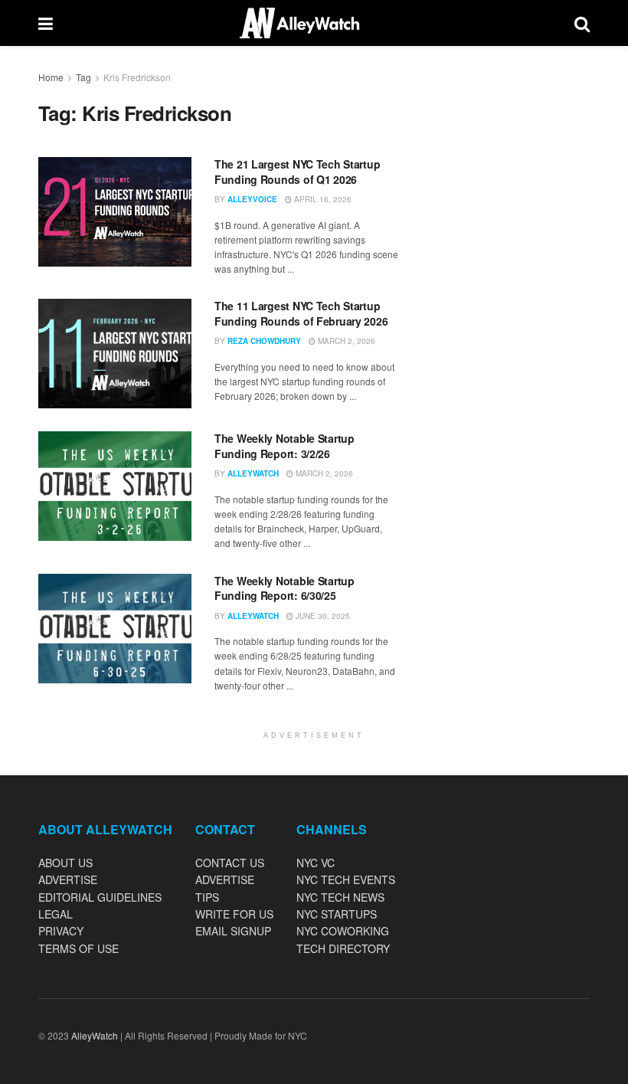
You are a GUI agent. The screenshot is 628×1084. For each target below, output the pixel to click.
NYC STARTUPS (336, 914)
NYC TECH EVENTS (345, 879)
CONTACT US (229, 862)
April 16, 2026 (322, 199)
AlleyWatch (253, 473)
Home (51, 77)
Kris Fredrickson (137, 77)
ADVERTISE (67, 879)
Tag (83, 77)
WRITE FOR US (234, 914)
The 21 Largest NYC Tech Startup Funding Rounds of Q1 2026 (297, 171)
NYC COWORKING (342, 930)
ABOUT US (65, 862)
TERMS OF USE (78, 948)
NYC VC (315, 862)
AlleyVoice (252, 199)
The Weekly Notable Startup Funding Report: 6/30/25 (284, 588)
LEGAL (55, 914)
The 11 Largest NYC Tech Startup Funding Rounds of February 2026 (301, 313)
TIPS (207, 897)
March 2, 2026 (345, 341)
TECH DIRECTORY (343, 948)
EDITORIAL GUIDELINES (100, 897)
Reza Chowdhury (264, 341)
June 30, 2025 (321, 616)
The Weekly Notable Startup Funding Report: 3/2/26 (284, 446)
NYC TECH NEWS (340, 897)
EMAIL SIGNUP (233, 930)
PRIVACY (60, 930)
